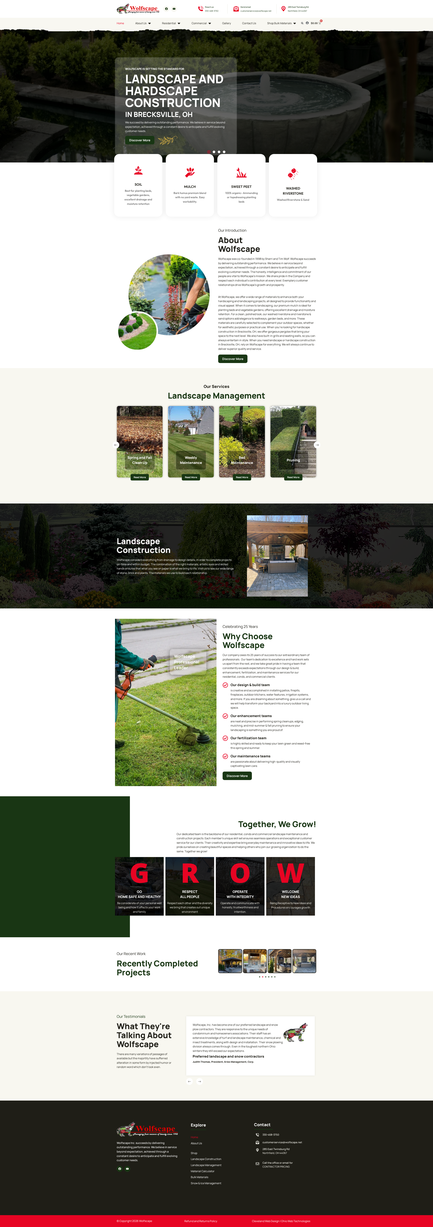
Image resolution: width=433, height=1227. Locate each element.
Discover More (139, 140)
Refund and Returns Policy (200, 1221)
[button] (302, 23)
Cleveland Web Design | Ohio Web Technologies (281, 1221)
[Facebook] (166, 9)
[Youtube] (174, 9)
